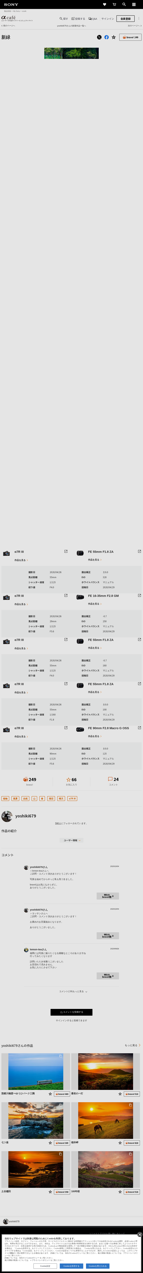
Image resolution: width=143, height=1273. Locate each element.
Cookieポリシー (32, 1258)
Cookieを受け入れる (98, 1266)
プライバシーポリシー (41, 1260)
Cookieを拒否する (71, 1266)
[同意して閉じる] (139, 1234)
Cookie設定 (45, 1266)
